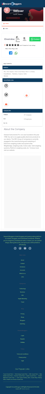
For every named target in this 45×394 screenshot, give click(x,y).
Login (22, 335)
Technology (22, 288)
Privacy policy (22, 357)
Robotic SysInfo (25, 388)
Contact (37, 39)
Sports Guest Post (31, 376)
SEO (22, 295)
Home (7, 23)
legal (22, 360)
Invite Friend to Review (18, 39)
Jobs (6, 28)
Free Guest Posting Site (23, 377)
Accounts (22, 270)
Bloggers (22, 320)
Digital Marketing (22, 298)
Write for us (23, 273)
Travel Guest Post (8, 374)
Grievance (22, 267)
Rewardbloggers (16, 387)
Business (22, 292)
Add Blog (22, 324)
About (22, 260)
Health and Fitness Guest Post (15, 379)
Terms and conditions (22, 354)
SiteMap (22, 342)
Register (22, 339)
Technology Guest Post (21, 374)
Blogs (22, 317)
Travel (22, 302)
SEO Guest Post (33, 374)
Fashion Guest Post (19, 376)
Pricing (22, 314)
